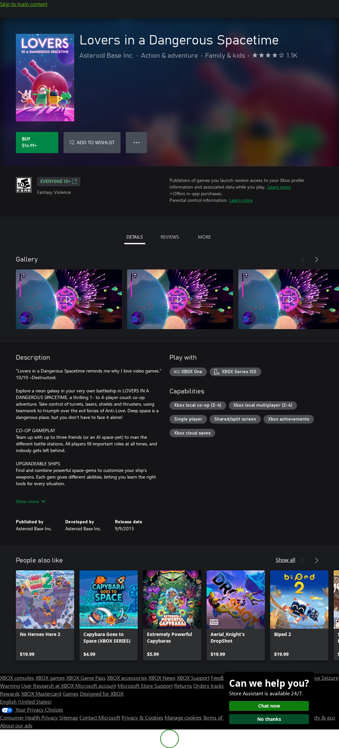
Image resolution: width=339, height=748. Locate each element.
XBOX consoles (17, 677)
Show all (285, 559)
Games (70, 693)
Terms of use (217, 717)
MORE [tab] (204, 237)
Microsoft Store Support (145, 685)
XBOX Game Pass (86, 677)
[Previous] (303, 259)
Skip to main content (23, 3)
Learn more (279, 187)
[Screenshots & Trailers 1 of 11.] (69, 299)
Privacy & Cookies (142, 717)
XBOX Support (193, 677)
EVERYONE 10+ (55, 181)
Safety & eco (320, 717)
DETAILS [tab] (134, 237)
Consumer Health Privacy (29, 717)
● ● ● (136, 142)
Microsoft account (95, 685)
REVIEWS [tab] (170, 237)
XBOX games (50, 677)
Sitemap (68, 717)
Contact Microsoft (99, 717)
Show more (27, 501)
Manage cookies (183, 717)
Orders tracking (211, 685)
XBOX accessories (127, 677)
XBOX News (161, 677)
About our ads (16, 725)
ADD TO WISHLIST (96, 142)
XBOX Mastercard (41, 693)
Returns (183, 685)
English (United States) (26, 701)
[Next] (316, 259)
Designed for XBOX (101, 693)
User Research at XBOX (48, 685)
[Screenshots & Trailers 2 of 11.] (180, 299)
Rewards (10, 693)
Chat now (269, 706)
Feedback (221, 677)
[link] (45, 615)
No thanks (269, 719)
